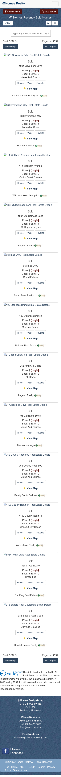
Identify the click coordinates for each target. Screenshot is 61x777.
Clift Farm (30, 377)
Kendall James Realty (25, 645)
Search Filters (13, 11)
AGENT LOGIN (28, 767)
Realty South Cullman (25, 495)
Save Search (50, 11)
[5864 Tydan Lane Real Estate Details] (30, 554)
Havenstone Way (32, 116)
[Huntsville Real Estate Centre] (13, 4)
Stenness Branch (33, 315)
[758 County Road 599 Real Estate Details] (30, 454)
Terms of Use (20, 770)
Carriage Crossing (30, 626)
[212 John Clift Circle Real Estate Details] (30, 355)
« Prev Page (10, 46)
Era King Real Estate (26, 595)
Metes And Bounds (31, 77)
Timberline (30, 576)
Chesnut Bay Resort (30, 527)
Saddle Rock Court (33, 615)
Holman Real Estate (25, 345)
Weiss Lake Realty (26, 545)
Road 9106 (32, 265)
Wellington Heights (31, 227)
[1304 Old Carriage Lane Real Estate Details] (30, 205)
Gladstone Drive (32, 415)
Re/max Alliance (25, 145)
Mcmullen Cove (30, 127)
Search (41, 767)
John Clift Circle (32, 365)
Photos (20, 82)
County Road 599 (33, 465)
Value (30, 82)
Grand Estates (30, 277)
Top (7, 767)
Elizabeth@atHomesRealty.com (30, 737)
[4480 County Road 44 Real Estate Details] (30, 505)
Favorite (40, 82)
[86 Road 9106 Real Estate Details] (30, 255)
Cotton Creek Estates (30, 177)
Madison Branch (30, 327)
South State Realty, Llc (26, 295)
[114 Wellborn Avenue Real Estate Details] (30, 155)
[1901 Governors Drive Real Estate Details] (30, 55)
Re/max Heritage (26, 445)
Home (14, 767)
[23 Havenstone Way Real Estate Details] (30, 105)
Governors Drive (33, 66)
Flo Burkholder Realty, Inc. (26, 95)
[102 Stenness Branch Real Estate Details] (30, 305)
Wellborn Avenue (33, 165)
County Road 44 (33, 515)
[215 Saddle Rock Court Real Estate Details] (30, 604)
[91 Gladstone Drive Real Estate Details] (30, 405)
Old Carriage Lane (33, 216)
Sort (9, 22)
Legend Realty (26, 245)
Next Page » (50, 46)
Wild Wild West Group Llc (25, 195)
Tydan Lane (33, 565)
